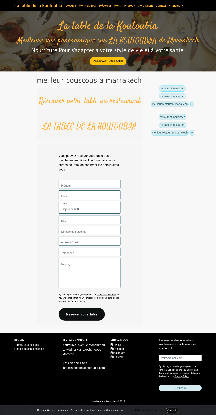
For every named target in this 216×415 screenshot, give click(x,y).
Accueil (71, 5)
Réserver (105, 5)
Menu (117, 5)
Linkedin (118, 357)
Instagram (119, 352)
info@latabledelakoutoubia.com (83, 368)
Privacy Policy (78, 301)
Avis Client (145, 5)
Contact (161, 5)
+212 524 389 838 (74, 363)
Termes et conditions (26, 344)
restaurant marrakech (172, 88)
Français (175, 5)
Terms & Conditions (106, 294)
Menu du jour (88, 5)
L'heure (63, 203)
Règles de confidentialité (29, 348)
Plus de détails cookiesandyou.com (144, 410)
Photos (128, 5)
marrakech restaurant (172, 96)
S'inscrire (180, 387)
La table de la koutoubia (38, 5)
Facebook (119, 348)
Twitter (117, 344)
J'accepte (172, 410)
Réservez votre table (108, 61)
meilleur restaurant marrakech (170, 104)
